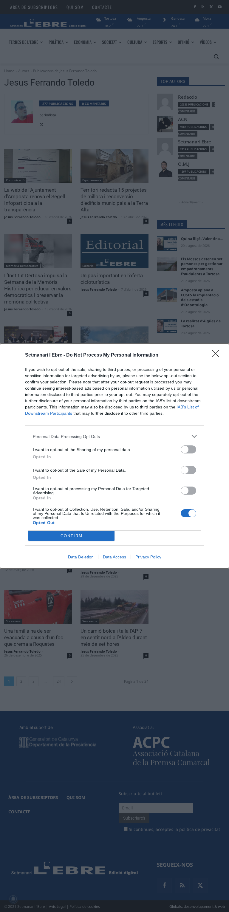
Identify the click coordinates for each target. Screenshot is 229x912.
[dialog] (114, 456)
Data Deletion (81, 557)
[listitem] (114, 436)
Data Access (114, 557)
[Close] (217, 355)
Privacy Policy (148, 557)
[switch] (188, 449)
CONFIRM (72, 536)
